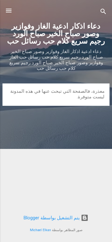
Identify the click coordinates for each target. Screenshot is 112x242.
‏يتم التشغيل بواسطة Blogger (52, 218)
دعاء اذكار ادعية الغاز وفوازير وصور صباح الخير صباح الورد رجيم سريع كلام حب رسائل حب (56, 33)
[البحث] (103, 12)
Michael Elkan (40, 230)
